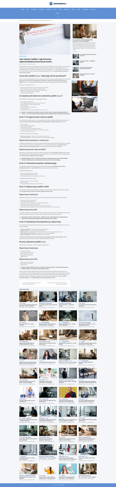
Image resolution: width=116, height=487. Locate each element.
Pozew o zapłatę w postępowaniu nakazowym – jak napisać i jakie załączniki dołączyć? (31, 283)
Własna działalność (86, 475)
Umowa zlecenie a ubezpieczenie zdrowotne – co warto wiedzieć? (67, 478)
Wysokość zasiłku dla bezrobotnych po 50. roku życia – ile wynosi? (47, 324)
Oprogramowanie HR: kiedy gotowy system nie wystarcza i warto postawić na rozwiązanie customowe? (87, 440)
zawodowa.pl (61, 485)
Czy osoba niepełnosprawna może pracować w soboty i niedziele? (87, 401)
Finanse (22, 9)
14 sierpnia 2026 (23, 422)
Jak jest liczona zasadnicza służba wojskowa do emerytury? (67, 439)
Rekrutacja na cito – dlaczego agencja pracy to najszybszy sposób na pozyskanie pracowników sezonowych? (68, 421)
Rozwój (73, 9)
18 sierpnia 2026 (63, 384)
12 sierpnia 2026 (43, 441)
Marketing (41, 9)
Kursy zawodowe (42, 341)
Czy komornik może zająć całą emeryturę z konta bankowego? (66, 401)
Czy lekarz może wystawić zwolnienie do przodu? (86, 68)
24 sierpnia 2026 (23, 326)
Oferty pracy (82, 456)
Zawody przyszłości (49, 456)
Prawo (60, 9)
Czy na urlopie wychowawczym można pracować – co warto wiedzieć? (28, 305)
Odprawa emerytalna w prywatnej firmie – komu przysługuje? (27, 382)
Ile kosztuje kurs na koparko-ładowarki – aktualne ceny (46, 439)
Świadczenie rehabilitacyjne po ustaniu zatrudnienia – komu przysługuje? (26, 344)
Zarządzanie (85, 9)
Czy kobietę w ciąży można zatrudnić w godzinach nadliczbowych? (47, 420)
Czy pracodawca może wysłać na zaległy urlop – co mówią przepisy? (47, 478)
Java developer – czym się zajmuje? (47, 457)
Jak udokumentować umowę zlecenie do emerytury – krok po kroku (87, 344)
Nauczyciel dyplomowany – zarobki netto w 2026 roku (67, 324)
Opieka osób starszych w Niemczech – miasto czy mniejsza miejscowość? (28, 363)
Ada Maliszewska (32, 64)
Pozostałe (93, 9)
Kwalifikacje (34, 9)
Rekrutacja (66, 9)
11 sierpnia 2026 (83, 441)
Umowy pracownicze (86, 322)
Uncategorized (23, 56)
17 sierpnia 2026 (23, 403)
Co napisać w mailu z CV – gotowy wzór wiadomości (27, 458)
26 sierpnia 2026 (23, 307)
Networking (48, 9)
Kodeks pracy (42, 418)
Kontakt (58, 13)
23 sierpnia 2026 (63, 326)
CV (19, 456)
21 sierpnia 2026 (63, 345)
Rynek (79, 9)
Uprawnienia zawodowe (30, 475)
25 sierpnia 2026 (63, 307)
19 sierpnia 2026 (23, 384)
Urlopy (24, 303)
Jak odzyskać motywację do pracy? (47, 362)
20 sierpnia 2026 (63, 363)
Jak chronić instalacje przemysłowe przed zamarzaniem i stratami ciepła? (87, 382)
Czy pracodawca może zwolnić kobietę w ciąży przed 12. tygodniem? (68, 458)
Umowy (83, 341)
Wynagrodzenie (45, 322)
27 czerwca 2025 (23, 64)
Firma (27, 9)
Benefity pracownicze (64, 360)
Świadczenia (25, 341)
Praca (55, 9)
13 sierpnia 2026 (63, 422)
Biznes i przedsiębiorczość (85, 437)
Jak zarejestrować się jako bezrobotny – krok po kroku (45, 382)
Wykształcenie (48, 303)
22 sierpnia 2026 (23, 345)
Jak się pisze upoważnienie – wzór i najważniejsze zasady (87, 324)
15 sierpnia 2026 (63, 403)
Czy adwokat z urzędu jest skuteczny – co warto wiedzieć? (28, 420)
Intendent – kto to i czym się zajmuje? (68, 362)
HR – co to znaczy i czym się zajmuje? (87, 477)
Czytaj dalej (75, 51)
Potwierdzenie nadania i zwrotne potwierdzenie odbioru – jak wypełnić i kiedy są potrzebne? (57, 283)
